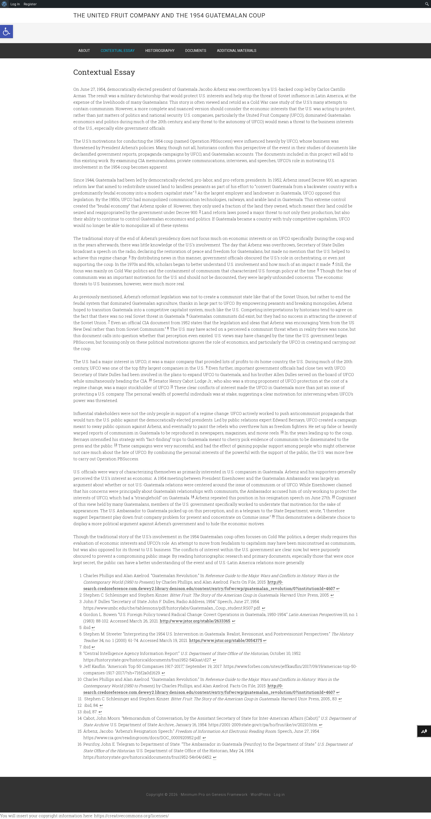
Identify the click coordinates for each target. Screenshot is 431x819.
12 (282, 432)
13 (115, 445)
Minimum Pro (193, 795)
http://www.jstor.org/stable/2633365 (195, 620)
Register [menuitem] (30, 4)
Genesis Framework (230, 795)
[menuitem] (4, 4)
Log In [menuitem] (15, 4)
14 (192, 497)
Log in (279, 795)
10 (150, 380)
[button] (6, 31)
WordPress (261, 795)
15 (333, 497)
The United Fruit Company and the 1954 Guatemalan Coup (169, 15)
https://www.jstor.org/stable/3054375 (225, 640)
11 (172, 386)
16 (273, 516)
